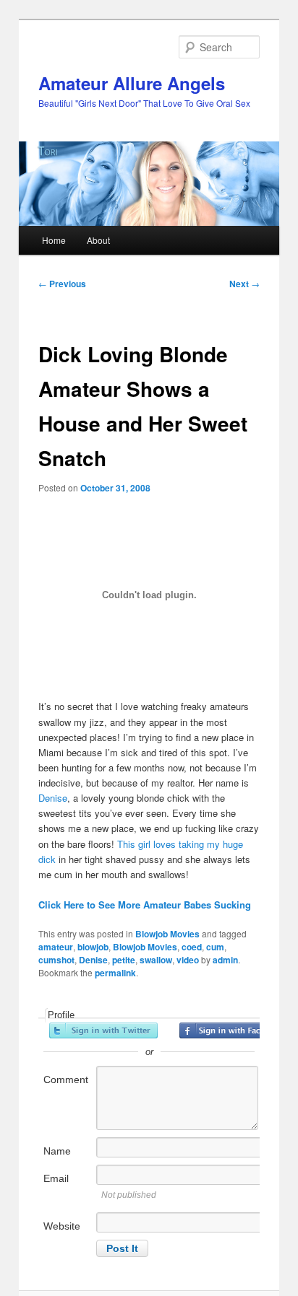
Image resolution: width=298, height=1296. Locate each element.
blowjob (92, 946)
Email (56, 1178)
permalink (115, 972)
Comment (65, 1079)
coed (192, 946)
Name (57, 1151)
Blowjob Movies (167, 933)
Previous (62, 283)
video (187, 959)
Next (244, 283)
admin (225, 959)
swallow (156, 959)
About (98, 240)
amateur (55, 946)
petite (123, 959)
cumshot (56, 959)
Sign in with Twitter (103, 1030)
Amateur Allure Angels (131, 83)
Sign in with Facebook (233, 1030)
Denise (52, 798)
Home (54, 240)
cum (215, 946)
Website (61, 1226)
